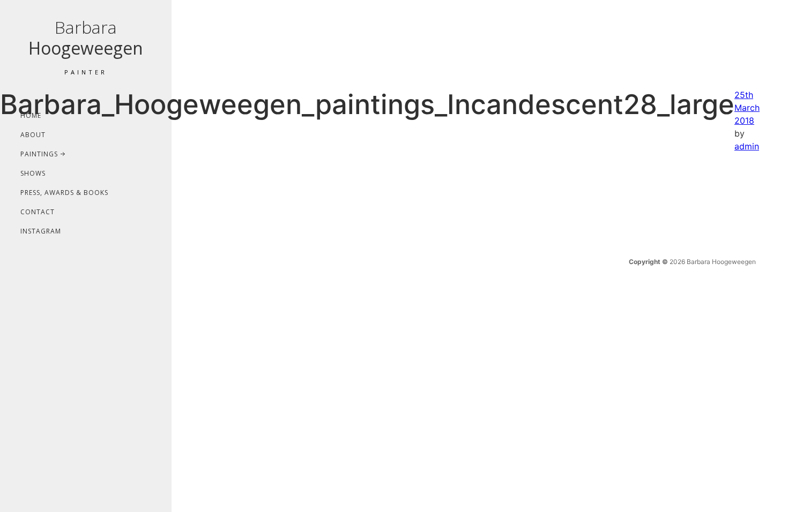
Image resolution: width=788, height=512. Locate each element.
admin (746, 146)
